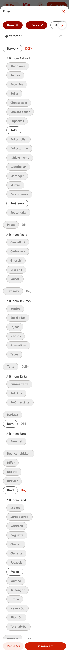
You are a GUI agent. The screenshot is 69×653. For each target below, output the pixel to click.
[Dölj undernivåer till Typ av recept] (62, 36)
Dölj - (28, 48)
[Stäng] (63, 11)
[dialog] (34, 329)
